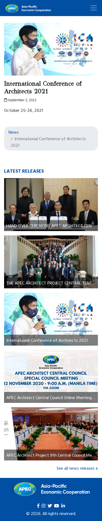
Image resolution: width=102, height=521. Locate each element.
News (13, 132)
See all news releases (76, 468)
